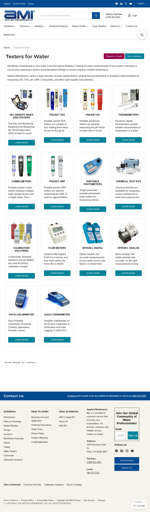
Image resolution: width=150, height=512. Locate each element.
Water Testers (10, 451)
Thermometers (128, 115)
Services (24, 26)
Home (7, 47)
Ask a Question (135, 56)
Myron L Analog (128, 248)
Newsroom (9, 34)
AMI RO (63, 425)
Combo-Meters (21, 181)
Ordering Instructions (41, 425)
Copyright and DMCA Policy (68, 500)
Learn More (21, 142)
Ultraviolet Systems (13, 459)
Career (31, 4)
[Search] (96, 15)
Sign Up (133, 435)
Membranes (9, 417)
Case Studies (99, 26)
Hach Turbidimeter (57, 314)
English (141, 3)
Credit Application (39, 442)
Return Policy (37, 433)
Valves (7, 442)
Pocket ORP (57, 181)
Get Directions (126, 460)
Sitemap (101, 500)
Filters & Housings (12, 421)
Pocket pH (93, 115)
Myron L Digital (92, 248)
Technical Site (19, 4)
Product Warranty (39, 437)
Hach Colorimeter (21, 314)
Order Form (37, 429)
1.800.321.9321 (113, 17)
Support (7, 4)
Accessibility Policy (45, 500)
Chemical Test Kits (128, 181)
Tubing (7, 447)
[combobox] (65, 15)
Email (118, 429)
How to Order (79, 26)
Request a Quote (114, 56)
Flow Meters (57, 248)
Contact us (72, 396)
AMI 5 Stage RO (67, 417)
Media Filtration (11, 425)
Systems (8, 434)
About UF (63, 421)
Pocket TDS (57, 115)
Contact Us (131, 26)
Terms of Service (11, 500)
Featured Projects (58, 26)
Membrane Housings (14, 438)
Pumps (7, 430)
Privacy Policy (27, 500)
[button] (142, 35)
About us (115, 26)
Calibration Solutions (21, 249)
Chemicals (9, 455)
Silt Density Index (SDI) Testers (21, 116)
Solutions (9, 26)
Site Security (89, 500)
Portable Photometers (93, 182)
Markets (39, 26)
